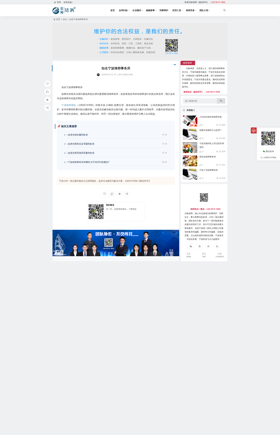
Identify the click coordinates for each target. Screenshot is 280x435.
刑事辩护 (164, 10)
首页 (112, 10)
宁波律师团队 (69, 105)
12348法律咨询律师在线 (211, 117)
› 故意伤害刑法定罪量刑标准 (80, 144)
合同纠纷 (123, 10)
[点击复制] (200, 246)
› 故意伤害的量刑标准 (77, 135)
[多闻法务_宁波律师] (64, 10)
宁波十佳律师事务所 (209, 170)
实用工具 (176, 10)
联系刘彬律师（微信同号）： (205, 2)
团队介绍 (204, 10)
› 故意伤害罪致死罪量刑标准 (80, 153)
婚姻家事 (150, 10)
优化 (65, 19)
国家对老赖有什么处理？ (211, 130)
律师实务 (190, 10)
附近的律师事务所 (208, 157)
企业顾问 (136, 10)
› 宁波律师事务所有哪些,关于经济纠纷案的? (88, 162)
